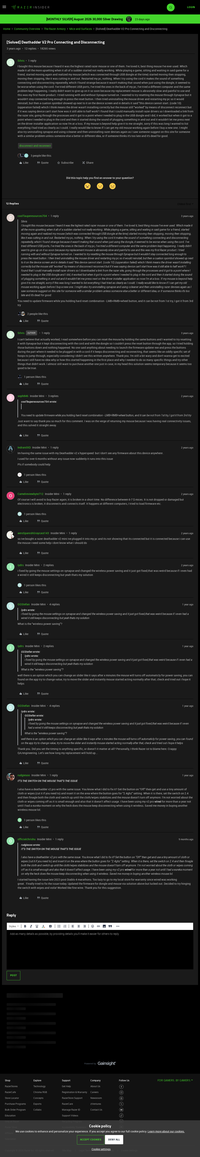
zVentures (95, 1103)
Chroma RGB (40, 1092)
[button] (4, 8)
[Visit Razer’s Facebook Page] (121, 1086)
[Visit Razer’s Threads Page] (121, 1098)
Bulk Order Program (15, 1109)
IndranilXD (24, 447)
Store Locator (12, 1097)
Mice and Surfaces (80, 29)
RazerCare (67, 1103)
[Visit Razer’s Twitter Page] (121, 1104)
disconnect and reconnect (35, 145)
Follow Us (124, 1080)
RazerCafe (10, 1092)
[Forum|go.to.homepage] (30, 7)
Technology (39, 1086)
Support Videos (70, 1115)
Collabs (37, 1109)
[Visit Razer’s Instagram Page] (121, 1092)
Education (10, 1115)
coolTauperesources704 (32, 216)
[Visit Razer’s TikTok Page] (121, 1115)
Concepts (38, 1097)
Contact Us (96, 1109)
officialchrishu (27, 839)
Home (6, 29)
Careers (94, 1092)
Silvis (21, 60)
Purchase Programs (15, 1103)
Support (66, 1080)
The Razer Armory (55, 29)
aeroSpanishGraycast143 (33, 533)
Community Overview (27, 29)
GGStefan (24, 604)
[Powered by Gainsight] (100, 1064)
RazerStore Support (72, 1097)
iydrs (21, 565)
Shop (7, 1080)
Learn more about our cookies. (166, 1131)
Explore (37, 1080)
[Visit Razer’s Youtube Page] (121, 1109)
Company (95, 1080)
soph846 (23, 396)
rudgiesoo (24, 775)
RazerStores (11, 1086)
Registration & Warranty (74, 1092)
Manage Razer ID (71, 1109)
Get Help (66, 1086)
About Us (95, 1086)
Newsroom (96, 1097)
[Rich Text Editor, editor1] (100, 949)
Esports (37, 1103)
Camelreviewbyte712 (30, 494)
